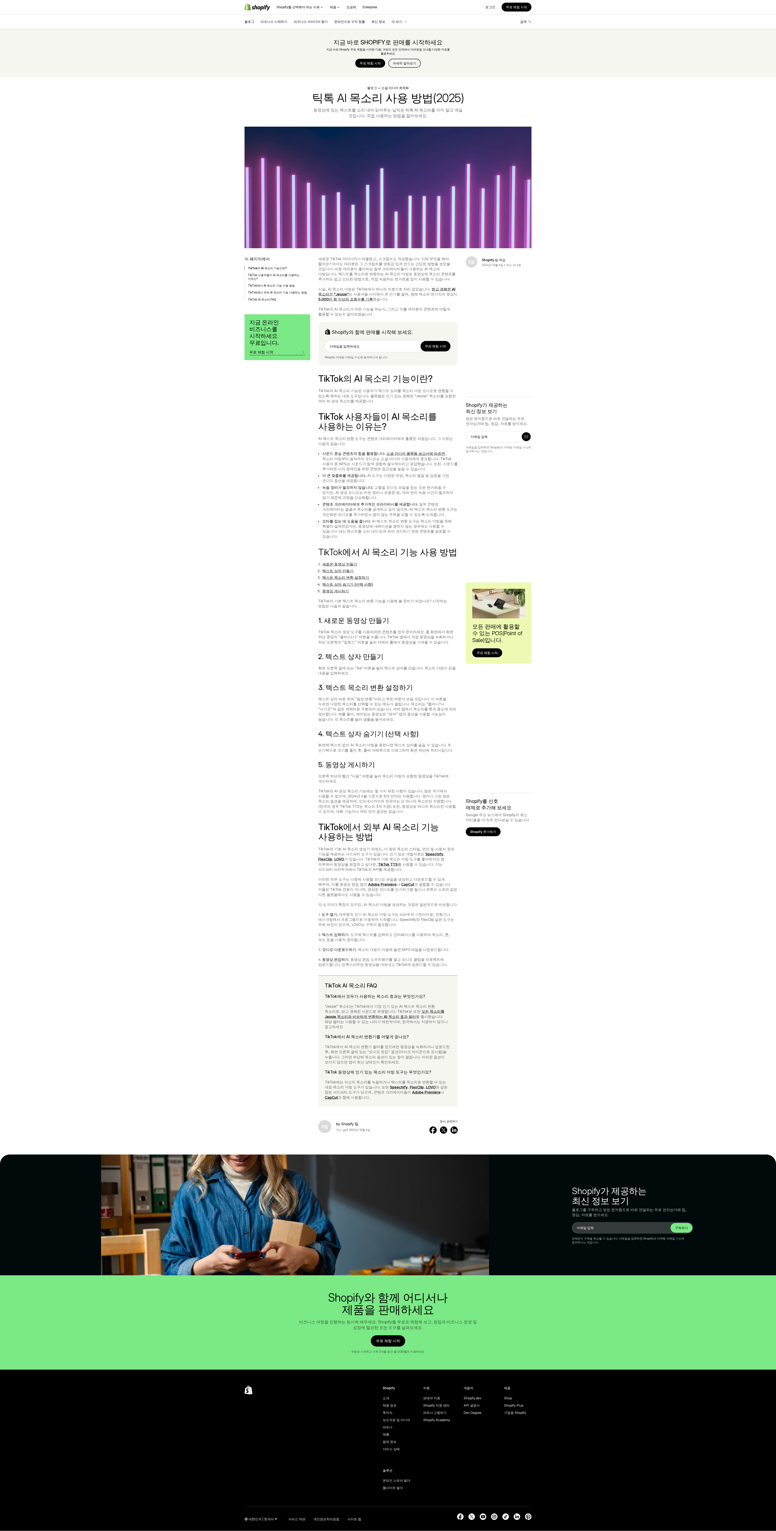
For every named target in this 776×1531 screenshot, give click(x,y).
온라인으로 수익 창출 (349, 22)
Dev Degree (472, 1413)
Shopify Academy (436, 1420)
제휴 (386, 1434)
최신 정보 (378, 22)
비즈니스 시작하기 (274, 22)
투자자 (387, 1413)
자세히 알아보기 (404, 63)
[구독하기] (526, 436)
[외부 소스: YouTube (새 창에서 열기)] (483, 1516)
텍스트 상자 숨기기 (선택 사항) (347, 584)
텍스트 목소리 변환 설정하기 (345, 577)
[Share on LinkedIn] (454, 1130)
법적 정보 (389, 1442)
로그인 (490, 7)
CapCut (407, 884)
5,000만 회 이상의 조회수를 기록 (345, 299)
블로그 (249, 22)
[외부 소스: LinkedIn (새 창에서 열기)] (517, 1516)
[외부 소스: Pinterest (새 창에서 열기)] (528, 1516)
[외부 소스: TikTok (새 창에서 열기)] (505, 1516)
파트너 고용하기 (435, 1413)
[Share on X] (443, 1130)
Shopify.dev (472, 1398)
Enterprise (370, 7)
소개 (386, 1398)
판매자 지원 (431, 1398)
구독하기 (681, 1228)
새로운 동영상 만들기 (339, 564)
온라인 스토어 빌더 (396, 1480)
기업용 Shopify (515, 1413)
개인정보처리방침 (326, 1519)
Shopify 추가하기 (483, 832)
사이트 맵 (354, 1519)
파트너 (387, 1427)
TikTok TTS (388, 864)
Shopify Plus (513, 1405)
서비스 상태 (391, 1449)
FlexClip (325, 859)
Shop (508, 1398)
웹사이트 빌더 (393, 1488)
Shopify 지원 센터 (436, 1405)
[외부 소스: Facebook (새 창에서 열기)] (460, 1516)
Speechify (434, 854)
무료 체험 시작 (516, 7)
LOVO (339, 859)
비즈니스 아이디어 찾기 (311, 22)
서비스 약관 (296, 1519)
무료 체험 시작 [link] (435, 346)
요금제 (351, 7)
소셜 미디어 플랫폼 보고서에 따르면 (415, 453)
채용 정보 (389, 1405)
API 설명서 (472, 1405)
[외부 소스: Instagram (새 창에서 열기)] (494, 1516)
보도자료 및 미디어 (396, 1420)
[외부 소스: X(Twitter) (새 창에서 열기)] (471, 1516)
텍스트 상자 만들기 (337, 571)
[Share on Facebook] (433, 1130)
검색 (523, 22)
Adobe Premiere (382, 884)
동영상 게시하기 (335, 591)
